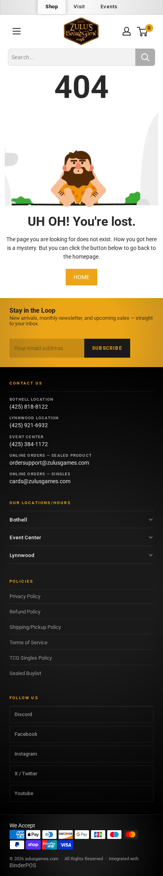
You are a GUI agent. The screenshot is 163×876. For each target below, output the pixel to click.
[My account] (127, 31)
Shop (51, 6)
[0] (143, 31)
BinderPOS (22, 865)
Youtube (24, 793)
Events (109, 6)
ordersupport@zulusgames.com (49, 463)
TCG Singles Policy (30, 658)
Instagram (26, 754)
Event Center (25, 537)
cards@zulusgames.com (39, 481)
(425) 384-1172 (28, 444)
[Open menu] (17, 31)
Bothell (18, 519)
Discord (23, 714)
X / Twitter (26, 774)
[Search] (145, 57)
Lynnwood (21, 555)
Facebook (26, 734)
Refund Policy (24, 612)
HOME (81, 277)
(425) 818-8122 (28, 406)
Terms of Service (28, 642)
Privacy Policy (24, 596)
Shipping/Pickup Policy (35, 627)
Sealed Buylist (25, 673)
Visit (79, 6)
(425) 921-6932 (28, 425)
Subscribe (107, 348)
